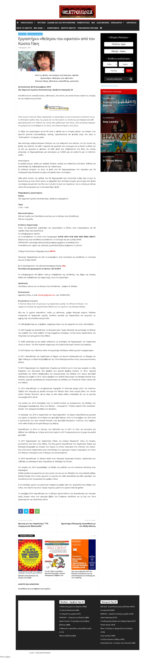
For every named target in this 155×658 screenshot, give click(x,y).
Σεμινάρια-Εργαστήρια (35, 34)
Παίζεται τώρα (118, 44)
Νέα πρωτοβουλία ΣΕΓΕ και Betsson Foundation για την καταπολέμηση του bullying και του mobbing (83, 574)
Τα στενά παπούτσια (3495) (69, 610)
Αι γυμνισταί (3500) (107, 610)
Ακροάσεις (131, 22)
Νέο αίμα (38, 28)
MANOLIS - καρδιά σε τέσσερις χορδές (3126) (117, 614)
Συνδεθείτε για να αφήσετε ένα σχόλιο (34, 589)
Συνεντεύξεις (83, 22)
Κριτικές (42, 22)
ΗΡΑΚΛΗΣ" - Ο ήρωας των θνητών (118, 143)
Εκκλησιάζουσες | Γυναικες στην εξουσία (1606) (118, 643)
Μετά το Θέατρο (24, 28)
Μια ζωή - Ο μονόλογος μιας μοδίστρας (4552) (118, 606)
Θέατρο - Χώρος (119, 51)
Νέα (93, 22)
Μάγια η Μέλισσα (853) (67, 636)
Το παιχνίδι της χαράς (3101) (70, 614)
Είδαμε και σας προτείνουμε (61, 22)
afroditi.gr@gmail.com (46, 295)
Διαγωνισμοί (103, 22)
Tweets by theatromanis (109, 86)
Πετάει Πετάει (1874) (108, 625)
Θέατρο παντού (68, 28)
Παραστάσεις (27, 22)
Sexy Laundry (110, 121)
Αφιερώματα (53, 28)
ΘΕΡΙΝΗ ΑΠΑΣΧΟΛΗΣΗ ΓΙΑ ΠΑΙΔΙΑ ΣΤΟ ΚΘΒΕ (28, 577)
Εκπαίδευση (116, 22)
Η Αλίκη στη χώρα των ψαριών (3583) (73, 606)
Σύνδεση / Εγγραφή (22, 2)
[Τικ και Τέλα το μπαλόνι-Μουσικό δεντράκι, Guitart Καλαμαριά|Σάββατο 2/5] (57, 554)
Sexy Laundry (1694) (108, 636)
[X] (26, 511)
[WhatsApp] (37, 511)
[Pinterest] (31, 511)
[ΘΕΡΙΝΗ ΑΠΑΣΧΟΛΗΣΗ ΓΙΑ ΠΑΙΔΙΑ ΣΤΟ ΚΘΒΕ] (30, 556)
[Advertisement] (119, 188)
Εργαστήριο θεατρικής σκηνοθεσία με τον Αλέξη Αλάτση (78, 524)
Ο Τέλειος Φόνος (112, 160)
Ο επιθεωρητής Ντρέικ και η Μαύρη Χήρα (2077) (118, 621)
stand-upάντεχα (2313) (109, 617)
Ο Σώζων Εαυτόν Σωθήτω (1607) (112, 639)
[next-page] (94, 536)
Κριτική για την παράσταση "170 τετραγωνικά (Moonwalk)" (33, 524)
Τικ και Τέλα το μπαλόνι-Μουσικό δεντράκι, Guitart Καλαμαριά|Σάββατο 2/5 (55, 573)
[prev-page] (91, 536)
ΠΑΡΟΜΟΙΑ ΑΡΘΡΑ (26, 536)
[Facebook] (20, 511)
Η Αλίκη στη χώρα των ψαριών (116, 104)
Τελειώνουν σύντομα (88, 28)
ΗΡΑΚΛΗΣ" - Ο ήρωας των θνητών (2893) (74, 617)
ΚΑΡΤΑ (52, 251)
